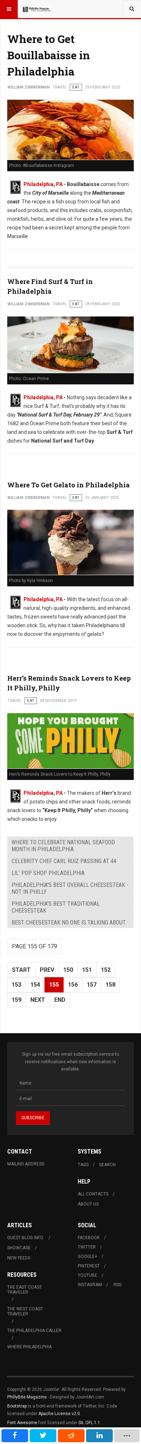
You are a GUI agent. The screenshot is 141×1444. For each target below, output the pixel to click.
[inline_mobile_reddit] (71, 1435)
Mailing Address (25, 1164)
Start (21, 969)
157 (92, 984)
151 (87, 969)
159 (16, 999)
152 (106, 969)
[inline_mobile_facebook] (14, 1435)
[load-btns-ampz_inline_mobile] (127, 1435)
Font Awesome (22, 1422)
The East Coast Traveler (24, 1290)
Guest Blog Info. (25, 1237)
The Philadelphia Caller (34, 1330)
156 (73, 984)
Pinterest (89, 1265)
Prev (47, 969)
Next (37, 999)
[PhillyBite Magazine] (36, 9)
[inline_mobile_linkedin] (99, 1435)
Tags (83, 1164)
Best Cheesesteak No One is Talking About (69, 922)
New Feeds (18, 1257)
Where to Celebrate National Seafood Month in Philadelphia (63, 846)
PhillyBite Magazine (27, 1397)
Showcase (19, 1247)
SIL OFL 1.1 (89, 1422)
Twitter (87, 1247)
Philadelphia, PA (43, 184)
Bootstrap (17, 1406)
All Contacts (93, 1194)
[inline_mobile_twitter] (43, 1435)
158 (110, 984)
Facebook (89, 1237)
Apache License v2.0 (59, 1413)
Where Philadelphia (29, 1346)
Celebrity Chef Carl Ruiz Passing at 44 (64, 861)
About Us (88, 1204)
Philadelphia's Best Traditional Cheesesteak (56, 907)
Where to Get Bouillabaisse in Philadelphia (48, 55)
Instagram (90, 1284)
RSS (117, 1284)
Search (107, 1164)
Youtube (87, 1275)
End (59, 999)
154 (35, 984)
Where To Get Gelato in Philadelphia (68, 484)
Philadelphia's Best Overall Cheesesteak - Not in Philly (70, 888)
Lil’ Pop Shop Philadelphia (48, 873)
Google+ (87, 1256)
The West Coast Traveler (25, 1311)
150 (68, 969)
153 (16, 984)
